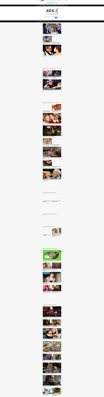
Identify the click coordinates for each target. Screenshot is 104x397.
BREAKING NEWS (43, 5)
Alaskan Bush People (48, 5)
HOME (40, 5)
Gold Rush (52, 5)
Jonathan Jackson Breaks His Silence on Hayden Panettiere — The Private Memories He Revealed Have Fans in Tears (54, 0)
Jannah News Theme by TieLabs (46, 21)
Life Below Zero (54, 5)
